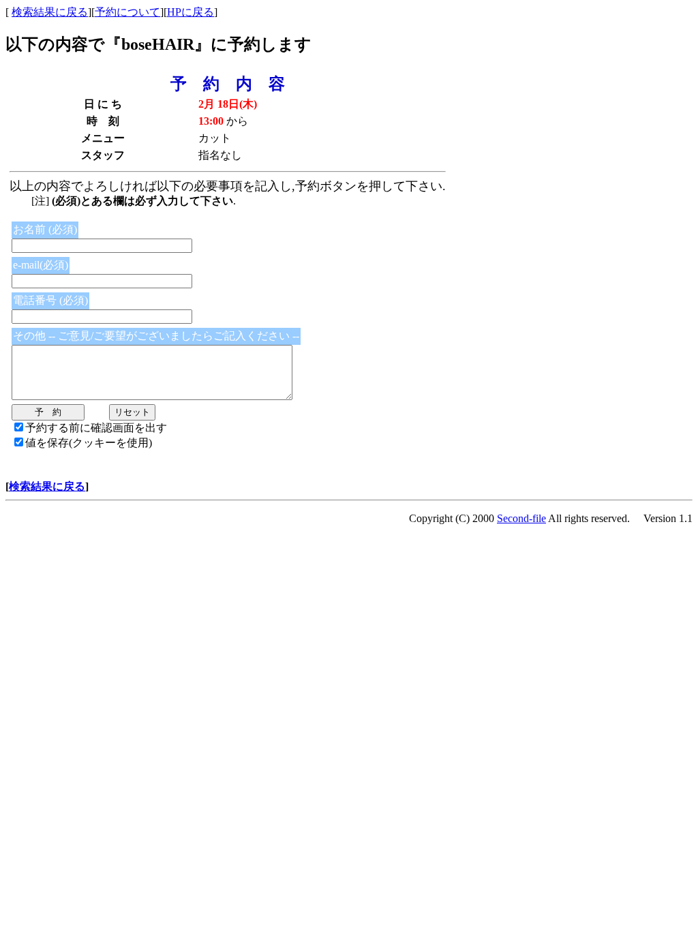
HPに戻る (190, 12)
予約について (127, 12)
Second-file (521, 518)
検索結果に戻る (50, 12)
